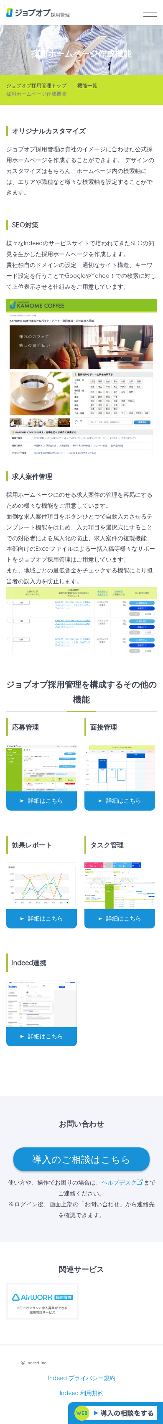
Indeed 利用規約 (82, 1393)
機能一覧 (87, 85)
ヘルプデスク (119, 1182)
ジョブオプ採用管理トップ (36, 85)
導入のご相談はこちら (81, 1159)
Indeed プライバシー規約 (81, 1378)
